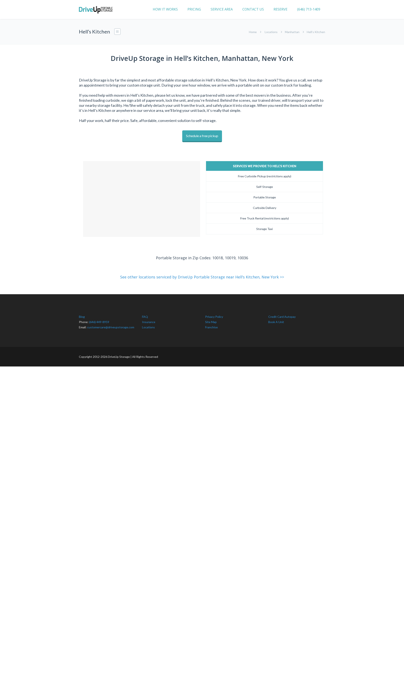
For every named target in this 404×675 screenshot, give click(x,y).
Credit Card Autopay (282, 316)
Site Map (211, 322)
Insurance (148, 322)
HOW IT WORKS (165, 9)
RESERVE (280, 9)
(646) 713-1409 (308, 9)
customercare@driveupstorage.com (110, 327)
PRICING (194, 9)
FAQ (145, 316)
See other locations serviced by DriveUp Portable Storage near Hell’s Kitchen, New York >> (202, 276)
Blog (82, 316)
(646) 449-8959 (99, 322)
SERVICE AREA (222, 9)
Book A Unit (276, 322)
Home (253, 32)
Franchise (211, 327)
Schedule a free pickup (202, 136)
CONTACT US (253, 9)
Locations (271, 32)
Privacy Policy (214, 316)
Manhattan (292, 32)
